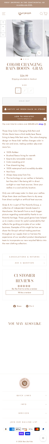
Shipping (15, 79)
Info (24, 404)
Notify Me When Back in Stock (26, 109)
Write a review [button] (24, 292)
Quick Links (24, 395)
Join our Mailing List (23, 422)
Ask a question (24, 263)
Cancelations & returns (24, 257)
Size (24, 85)
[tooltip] (45, 119)
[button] (24, 117)
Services (24, 413)
